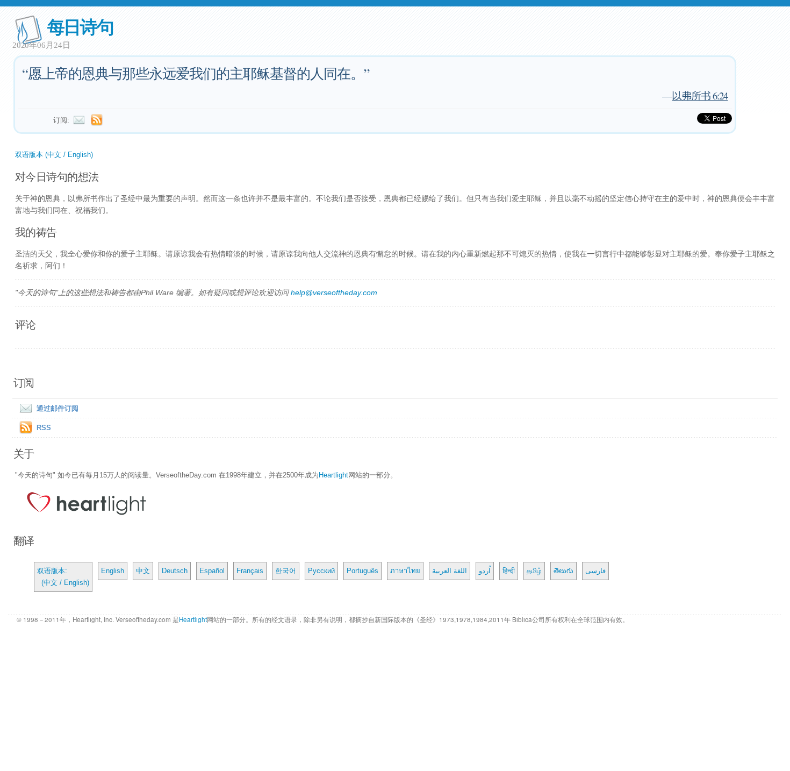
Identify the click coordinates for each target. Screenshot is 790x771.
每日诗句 (80, 26)
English (112, 571)
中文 (143, 571)
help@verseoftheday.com (334, 292)
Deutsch (175, 571)
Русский (321, 571)
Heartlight (333, 475)
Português (362, 571)
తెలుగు (563, 571)
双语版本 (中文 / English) (54, 155)
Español (212, 571)
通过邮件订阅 (57, 408)
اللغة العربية (449, 571)
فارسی (595, 571)
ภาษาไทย (405, 571)
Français (249, 571)
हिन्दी (508, 571)
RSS (44, 428)
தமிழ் (534, 571)
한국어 (285, 571)
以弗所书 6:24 (700, 95)
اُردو (485, 571)
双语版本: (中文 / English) (63, 577)
